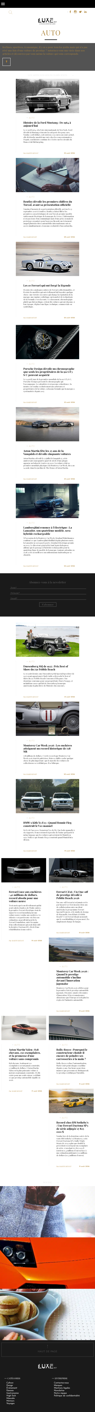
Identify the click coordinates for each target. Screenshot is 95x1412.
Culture (9, 1383)
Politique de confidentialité (67, 1396)
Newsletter (59, 1391)
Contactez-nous (61, 1383)
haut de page (47, 1351)
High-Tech (11, 1396)
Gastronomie (12, 1393)
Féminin (10, 1391)
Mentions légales (62, 1388)
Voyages (10, 1403)
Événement (11, 1388)
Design (9, 1385)
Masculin (10, 1398)
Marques (58, 1385)
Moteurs (10, 1401)
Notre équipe (60, 1393)
